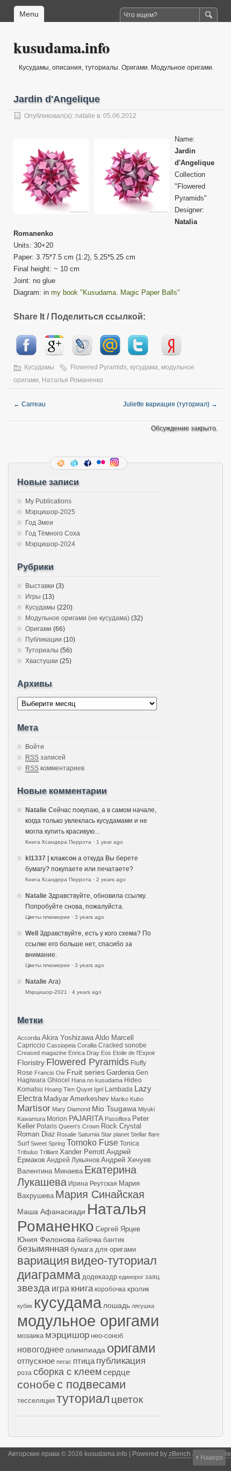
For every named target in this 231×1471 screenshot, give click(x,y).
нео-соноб (107, 1336)
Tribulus (27, 1152)
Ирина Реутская (92, 1183)
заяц (152, 1276)
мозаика (30, 1336)
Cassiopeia (61, 1045)
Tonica (129, 1143)
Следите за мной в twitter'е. (75, 463)
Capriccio (31, 1045)
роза (24, 1372)
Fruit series (86, 1072)
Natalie (36, 810)
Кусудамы (39, 367)
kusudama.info (61, 47)
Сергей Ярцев (118, 1229)
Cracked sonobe (122, 1045)
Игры (33, 596)
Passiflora (118, 1119)
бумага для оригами (103, 1249)
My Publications (48, 501)
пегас (63, 1361)
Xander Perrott (82, 1152)
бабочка (89, 1239)
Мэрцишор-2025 (50, 512)
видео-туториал (114, 1260)
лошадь (116, 1305)
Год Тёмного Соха (52, 533)
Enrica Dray (83, 1053)
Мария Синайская (100, 1194)
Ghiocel (58, 1079)
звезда (33, 1288)
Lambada (119, 1089)
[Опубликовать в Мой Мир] (110, 353)
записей (45, 757)
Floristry (31, 1062)
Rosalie (66, 1134)
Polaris (47, 1126)
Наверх (211, 1457)
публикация (121, 1361)
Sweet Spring (48, 1143)
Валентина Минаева (50, 1171)
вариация (43, 1260)
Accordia (28, 1038)
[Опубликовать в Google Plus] (54, 353)
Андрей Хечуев (126, 1160)
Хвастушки (41, 661)
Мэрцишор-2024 (50, 544)
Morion (57, 1118)
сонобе (36, 1384)
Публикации (43, 639)
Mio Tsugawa (114, 1108)
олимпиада (85, 1350)
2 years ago (111, 879)
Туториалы (42, 650)
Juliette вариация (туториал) (170, 404)
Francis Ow (49, 1072)
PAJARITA (86, 1118)
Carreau (29, 404)
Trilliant (49, 1152)
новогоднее (40, 1349)
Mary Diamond (71, 1109)
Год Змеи (39, 522)
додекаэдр (99, 1277)
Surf (23, 1143)
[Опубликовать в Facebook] (26, 353)
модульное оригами (88, 1320)
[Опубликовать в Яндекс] (171, 353)
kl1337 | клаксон (50, 858)
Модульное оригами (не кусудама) (77, 618)
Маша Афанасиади (51, 1211)
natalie (85, 116)
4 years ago (87, 992)
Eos (106, 1053)
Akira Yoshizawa (67, 1038)
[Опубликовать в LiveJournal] (82, 353)
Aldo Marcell (114, 1038)
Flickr (102, 463)
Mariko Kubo (127, 1099)
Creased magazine (42, 1053)
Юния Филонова (46, 1239)
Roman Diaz (36, 1134)
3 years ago (89, 917)
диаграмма (49, 1275)
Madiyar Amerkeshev (76, 1099)
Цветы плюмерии (47, 917)
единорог (131, 1277)
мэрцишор (67, 1335)
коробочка (110, 1289)
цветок (127, 1399)
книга (82, 1288)
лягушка (143, 1306)
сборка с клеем (67, 1371)
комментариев (54, 768)
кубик (24, 1306)
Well (31, 933)
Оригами (38, 629)
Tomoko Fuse (92, 1142)
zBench (180, 1454)
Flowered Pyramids (98, 367)
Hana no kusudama (96, 1080)
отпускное (36, 1360)
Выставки (39, 586)
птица (84, 1360)
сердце (116, 1372)
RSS (61, 463)
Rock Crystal (121, 1126)
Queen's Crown (79, 1126)
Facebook (88, 463)
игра (60, 1288)
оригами (131, 1348)
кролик (138, 1289)
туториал (83, 1399)
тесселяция (36, 1401)
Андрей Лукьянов (73, 1159)
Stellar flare (145, 1134)
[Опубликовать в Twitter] (138, 353)
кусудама (144, 367)
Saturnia (88, 1134)
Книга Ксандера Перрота (58, 842)
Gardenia (120, 1072)
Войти (34, 747)
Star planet (115, 1134)
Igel (98, 1089)
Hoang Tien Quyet (68, 1089)
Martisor (33, 1108)
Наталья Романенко (72, 380)
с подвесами (91, 1384)
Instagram (115, 463)
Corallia (87, 1045)
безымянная (43, 1249)
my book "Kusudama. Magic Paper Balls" (115, 292)
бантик (113, 1239)
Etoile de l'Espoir (134, 1053)
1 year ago (109, 842)
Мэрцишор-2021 (46, 992)
